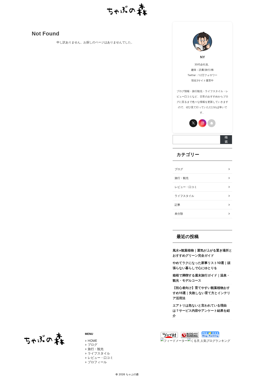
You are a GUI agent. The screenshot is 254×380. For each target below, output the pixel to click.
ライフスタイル (184, 195)
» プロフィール (96, 362)
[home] (212, 123)
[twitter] (193, 123)
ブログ (179, 169)
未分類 (179, 213)
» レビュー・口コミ (99, 358)
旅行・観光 (182, 178)
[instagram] (202, 123)
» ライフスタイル (97, 353)
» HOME (91, 341)
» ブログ (91, 345)
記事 (177, 204)
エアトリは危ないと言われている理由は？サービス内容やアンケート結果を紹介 (201, 310)
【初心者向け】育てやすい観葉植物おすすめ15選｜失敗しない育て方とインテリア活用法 (201, 293)
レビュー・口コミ (186, 187)
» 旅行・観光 (94, 349)
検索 (226, 139)
